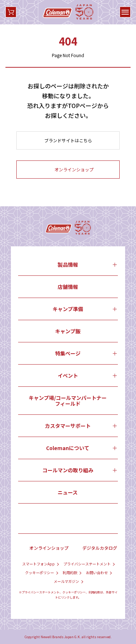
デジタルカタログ (99, 548)
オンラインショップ (49, 548)
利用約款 (70, 573)
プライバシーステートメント (87, 564)
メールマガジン (66, 581)
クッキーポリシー (39, 573)
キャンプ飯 (68, 331)
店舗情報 (68, 286)
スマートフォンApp (38, 564)
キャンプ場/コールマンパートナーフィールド (68, 400)
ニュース (68, 492)
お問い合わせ (97, 573)
